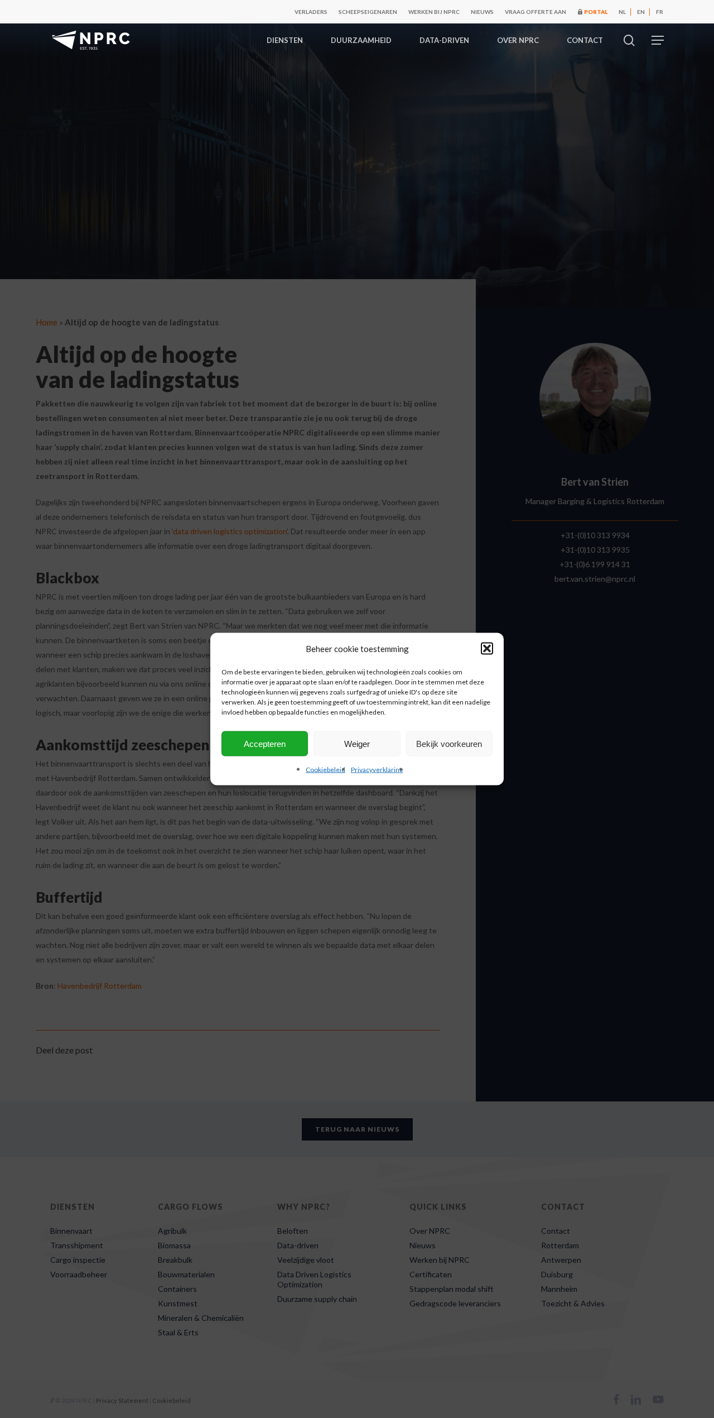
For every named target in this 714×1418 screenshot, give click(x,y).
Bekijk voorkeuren (449, 743)
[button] (487, 648)
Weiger (357, 743)
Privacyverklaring (377, 769)
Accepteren (265, 743)
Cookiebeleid (325, 769)
